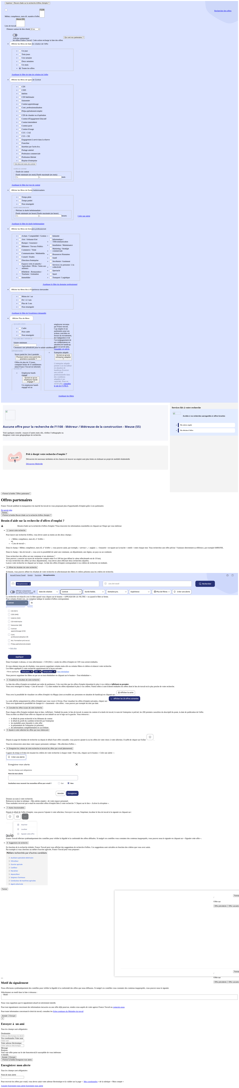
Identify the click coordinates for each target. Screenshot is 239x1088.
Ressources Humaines (61, 254)
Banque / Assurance (29, 243)
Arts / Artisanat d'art (29, 239)
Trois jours (26, 54)
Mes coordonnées (90, 1082)
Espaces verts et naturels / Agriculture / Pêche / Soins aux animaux (34, 266)
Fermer (4, 513)
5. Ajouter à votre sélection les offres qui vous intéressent (28, 730)
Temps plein (26, 197)
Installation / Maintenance (63, 245)
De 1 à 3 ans (26, 300)
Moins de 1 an (27, 296)
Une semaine (27, 58)
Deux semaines (28, 61)
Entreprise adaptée (61, 352)
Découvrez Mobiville (34, 464)
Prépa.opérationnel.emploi (32, 111)
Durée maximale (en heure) (48, 213)
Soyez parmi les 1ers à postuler (27, 354)
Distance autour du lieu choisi (18, 29)
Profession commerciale (31, 154)
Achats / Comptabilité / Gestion (34, 236)
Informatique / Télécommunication (60, 240)
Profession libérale (29, 157)
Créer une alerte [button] (84, 216)
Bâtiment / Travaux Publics (32, 246)
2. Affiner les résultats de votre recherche (22, 567)
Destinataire (5, 1033)
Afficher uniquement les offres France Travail (38, 39)
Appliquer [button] (30, 74)
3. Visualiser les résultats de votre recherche (23, 680)
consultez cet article (61, 349)
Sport (55, 274)
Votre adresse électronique (11, 1043)
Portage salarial (28, 150)
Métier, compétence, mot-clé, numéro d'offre (22, 16)
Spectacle (56, 270)
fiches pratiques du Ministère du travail (68, 1011)
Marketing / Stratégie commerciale (61, 250)
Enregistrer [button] (34, 1086)
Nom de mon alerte (8, 1075)
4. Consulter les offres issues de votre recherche (24, 708)
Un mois (25, 65)
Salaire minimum (20, 343)
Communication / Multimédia (33, 253)
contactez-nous (119, 1007)
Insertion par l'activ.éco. (31, 147)
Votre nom (19, 1038)
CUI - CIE (26, 136)
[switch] (15, 35)
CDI (23, 87)
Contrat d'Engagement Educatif (34, 119)
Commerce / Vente (29, 250)
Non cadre (26, 332)
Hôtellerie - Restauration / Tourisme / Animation (32, 273)
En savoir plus (6, 510)
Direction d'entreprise (30, 260)
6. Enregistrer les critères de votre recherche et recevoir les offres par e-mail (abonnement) (39, 748)
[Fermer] (2, 978)
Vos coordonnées (8, 1038)
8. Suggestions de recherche (17, 843)
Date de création (21, 44)
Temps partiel (27, 200)
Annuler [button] (13, 1086)
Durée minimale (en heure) (26, 213)
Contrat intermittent (29, 122)
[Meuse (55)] (20, 19)
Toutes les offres (28, 68)
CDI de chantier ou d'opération (34, 115)
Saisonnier (26, 100)
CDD (24, 90)
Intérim (24, 94)
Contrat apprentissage (30, 104)
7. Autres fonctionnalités (15, 808)
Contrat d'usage (28, 129)
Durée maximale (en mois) (46, 175)
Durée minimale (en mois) (26, 175)
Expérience (21, 290)
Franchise (25, 143)
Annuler (4, 1016)
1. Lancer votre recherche (16, 530)
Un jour (25, 51)
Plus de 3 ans (27, 303)
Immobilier (26, 277)
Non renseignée (28, 204)
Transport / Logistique (61, 277)
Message (4, 1048)
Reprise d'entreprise (29, 161)
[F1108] (42, 10)
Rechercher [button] (222, 11)
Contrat (21, 80)
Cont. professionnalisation (32, 107)
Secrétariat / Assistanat (61, 261)
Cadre (24, 328)
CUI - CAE (26, 133)
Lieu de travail (10, 26)
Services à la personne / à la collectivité (63, 266)
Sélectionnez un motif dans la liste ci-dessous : (19, 992)
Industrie (56, 236)
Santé (55, 258)
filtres (20, 318)
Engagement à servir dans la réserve (36, 140)
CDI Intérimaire (28, 97)
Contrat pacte (27, 126)
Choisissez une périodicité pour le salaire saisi (31, 347)
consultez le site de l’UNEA (62, 385)
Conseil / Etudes (28, 257)
